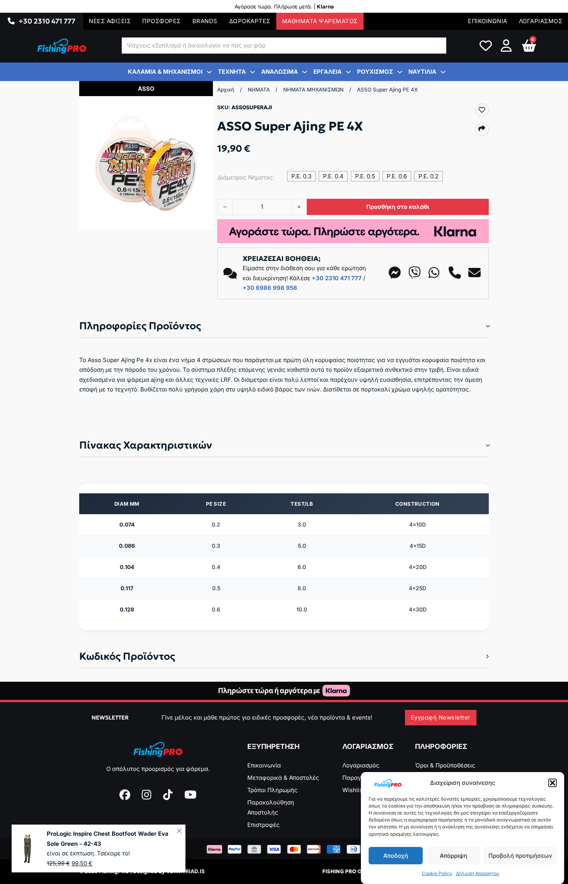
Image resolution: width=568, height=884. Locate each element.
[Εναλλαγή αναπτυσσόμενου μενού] (11, 21)
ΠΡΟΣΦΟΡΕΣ (161, 21)
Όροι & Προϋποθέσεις (445, 765)
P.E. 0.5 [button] (365, 176)
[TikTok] (168, 795)
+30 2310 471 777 (47, 21)
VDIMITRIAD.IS (185, 871)
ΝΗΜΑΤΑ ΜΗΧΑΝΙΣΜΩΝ (313, 89)
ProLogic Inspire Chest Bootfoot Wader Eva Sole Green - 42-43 (107, 838)
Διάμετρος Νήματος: (246, 177)
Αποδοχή (395, 855)
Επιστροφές (263, 824)
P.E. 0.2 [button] (428, 176)
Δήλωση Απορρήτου (477, 874)
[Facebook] (125, 795)
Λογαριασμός (360, 765)
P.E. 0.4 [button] (333, 176)
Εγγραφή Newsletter (441, 717)
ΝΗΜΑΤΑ (259, 89)
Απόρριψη (453, 855)
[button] (552, 783)
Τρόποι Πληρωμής (272, 790)
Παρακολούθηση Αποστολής (270, 807)
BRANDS (205, 21)
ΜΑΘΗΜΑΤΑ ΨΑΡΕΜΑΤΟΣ (320, 21)
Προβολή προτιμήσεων (520, 855)
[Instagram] (146, 795)
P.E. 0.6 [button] (397, 176)
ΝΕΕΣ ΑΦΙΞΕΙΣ (110, 21)
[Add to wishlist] (481, 109)
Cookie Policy (437, 874)
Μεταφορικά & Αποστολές (283, 777)
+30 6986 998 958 (270, 287)
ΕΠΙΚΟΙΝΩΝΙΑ (487, 21)
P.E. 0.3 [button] (301, 176)
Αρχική (225, 89)
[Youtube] (190, 795)
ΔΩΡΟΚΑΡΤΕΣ (249, 21)
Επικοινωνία (264, 765)
